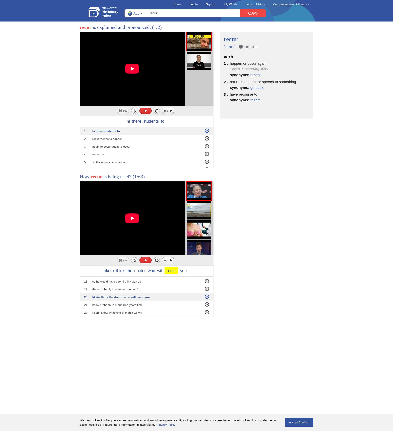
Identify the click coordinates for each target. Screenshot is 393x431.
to (162, 121)
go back (256, 88)
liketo (109, 270)
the (129, 270)
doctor (140, 270)
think (120, 270)
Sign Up (211, 4)
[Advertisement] (196, 344)
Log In (194, 4)
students (151, 121)
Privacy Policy (166, 424)
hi (128, 121)
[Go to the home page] (106, 12)
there (136, 121)
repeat (255, 75)
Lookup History (255, 4)
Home (177, 4)
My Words (230, 4)
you (183, 270)
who (151, 270)
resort (255, 100)
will (160, 270)
